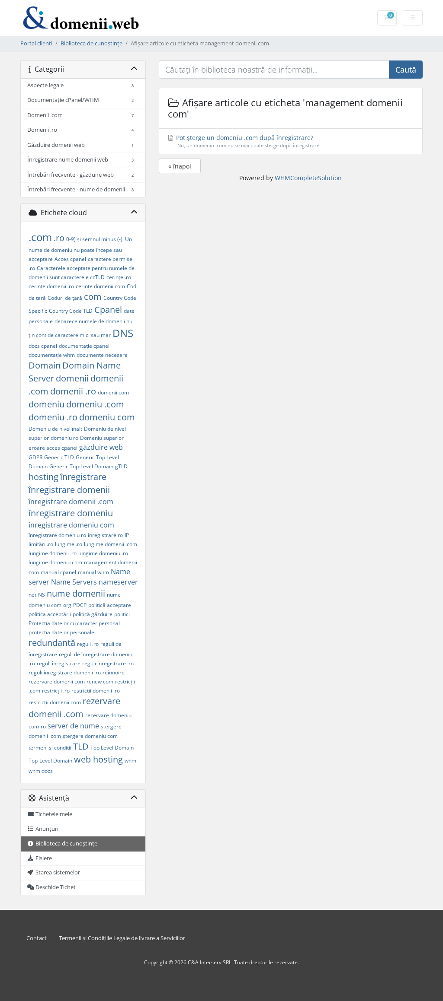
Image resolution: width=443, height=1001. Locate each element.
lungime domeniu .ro (103, 553)
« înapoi (179, 166)
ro (43, 726)
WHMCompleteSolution (308, 178)
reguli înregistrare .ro (108, 663)
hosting (43, 477)
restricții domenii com (55, 702)
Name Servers (74, 582)
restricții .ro (56, 690)
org (67, 605)
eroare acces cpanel (53, 447)
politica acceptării (50, 614)
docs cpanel (43, 346)
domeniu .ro (53, 417)
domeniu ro (64, 438)
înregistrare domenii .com (71, 501)
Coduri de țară (65, 298)
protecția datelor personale (61, 632)
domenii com (113, 392)
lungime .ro (68, 544)
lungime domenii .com (110, 544)
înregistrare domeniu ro (57, 535)
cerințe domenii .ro (51, 286)
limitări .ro (41, 544)
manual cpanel (58, 572)
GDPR (35, 457)
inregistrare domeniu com (71, 525)
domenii (72, 378)
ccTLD (97, 277)
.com (40, 237)
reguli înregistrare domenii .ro (65, 672)
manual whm (93, 572)
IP (127, 535)
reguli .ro (88, 644)
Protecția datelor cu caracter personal (74, 623)
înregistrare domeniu (71, 513)
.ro (59, 238)
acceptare (41, 259)
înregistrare (83, 477)
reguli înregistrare (58, 663)
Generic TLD (59, 457)
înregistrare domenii (69, 490)
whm (130, 760)
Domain (45, 365)
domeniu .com (95, 404)
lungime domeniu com (55, 562)
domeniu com (107, 417)
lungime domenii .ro (53, 553)
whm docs (41, 771)
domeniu (46, 404)
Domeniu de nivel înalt (55, 428)
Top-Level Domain (50, 760)
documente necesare (102, 355)
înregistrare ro (105, 535)
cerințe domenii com (100, 286)
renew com (100, 681)
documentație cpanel (84, 346)
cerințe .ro (118, 277)
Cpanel (108, 309)
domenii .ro (73, 391)
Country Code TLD (71, 311)
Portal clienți (36, 43)
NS (41, 594)
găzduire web (101, 447)
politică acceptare (109, 605)
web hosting (98, 759)
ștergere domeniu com (90, 736)
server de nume (73, 726)
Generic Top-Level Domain (81, 466)
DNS (122, 333)
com (93, 296)
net (32, 594)
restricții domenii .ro (95, 690)
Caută (405, 69)
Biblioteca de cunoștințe (91, 43)
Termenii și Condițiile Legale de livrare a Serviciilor (122, 938)
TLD (81, 746)
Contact (36, 938)
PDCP (80, 605)
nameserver (118, 582)
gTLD (121, 466)
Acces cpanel (70, 259)
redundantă (52, 642)
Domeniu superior (102, 438)
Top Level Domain (112, 747)
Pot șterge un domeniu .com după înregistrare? (247, 141)
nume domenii (76, 593)
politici (122, 614)
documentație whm (52, 355)
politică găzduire (92, 614)
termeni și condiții (50, 747)
